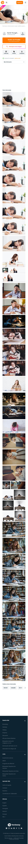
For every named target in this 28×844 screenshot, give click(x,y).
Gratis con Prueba (14, 40)
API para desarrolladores (8, 784)
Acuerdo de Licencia (7, 803)
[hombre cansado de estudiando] (8, 519)
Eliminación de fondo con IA (9, 791)
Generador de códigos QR (9, 794)
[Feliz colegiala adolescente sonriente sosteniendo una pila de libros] (13, 389)
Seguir (22, 34)
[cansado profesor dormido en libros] (7, 508)
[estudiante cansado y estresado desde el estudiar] (7, 562)
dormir (6, 733)
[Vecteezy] (2, 2)
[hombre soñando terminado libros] (8, 530)
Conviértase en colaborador (9, 841)
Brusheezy (5, 770)
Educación (5, 781)
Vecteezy (4, 773)
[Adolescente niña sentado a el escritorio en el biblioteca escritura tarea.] (13, 591)
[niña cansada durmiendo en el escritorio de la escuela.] (13, 258)
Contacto (4, 835)
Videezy (4, 775)
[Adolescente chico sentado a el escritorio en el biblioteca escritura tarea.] (13, 575)
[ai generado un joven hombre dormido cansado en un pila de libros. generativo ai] (13, 326)
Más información (8, 61)
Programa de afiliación (8, 809)
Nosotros (4, 838)
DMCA (4, 806)
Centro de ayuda (6, 832)
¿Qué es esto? (17, 58)
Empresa (4, 778)
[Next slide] (21, 733)
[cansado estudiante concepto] (6, 490)
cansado (13, 733)
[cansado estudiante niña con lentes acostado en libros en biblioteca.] (13, 446)
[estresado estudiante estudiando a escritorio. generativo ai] (13, 431)
